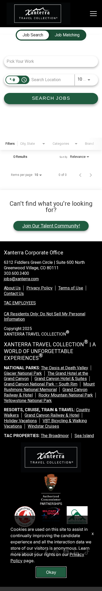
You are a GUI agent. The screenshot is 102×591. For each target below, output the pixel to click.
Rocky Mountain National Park (65, 395)
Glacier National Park (23, 373)
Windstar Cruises (43, 426)
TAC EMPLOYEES (20, 302)
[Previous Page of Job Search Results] (80, 175)
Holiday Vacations (20, 420)
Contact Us (14, 293)
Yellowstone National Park (28, 400)
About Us (12, 288)
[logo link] (38, 13)
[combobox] (48, 61)
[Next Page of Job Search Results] (91, 175)
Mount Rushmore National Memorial (49, 387)
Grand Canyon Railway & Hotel (52, 415)
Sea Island (84, 435)
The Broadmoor (55, 435)
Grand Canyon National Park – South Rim (40, 384)
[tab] (33, 35)
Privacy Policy (39, 288)
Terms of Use (70, 288)
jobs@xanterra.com (21, 278)
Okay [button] (51, 572)
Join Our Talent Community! (51, 225)
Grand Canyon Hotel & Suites (61, 378)
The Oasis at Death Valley (64, 367)
